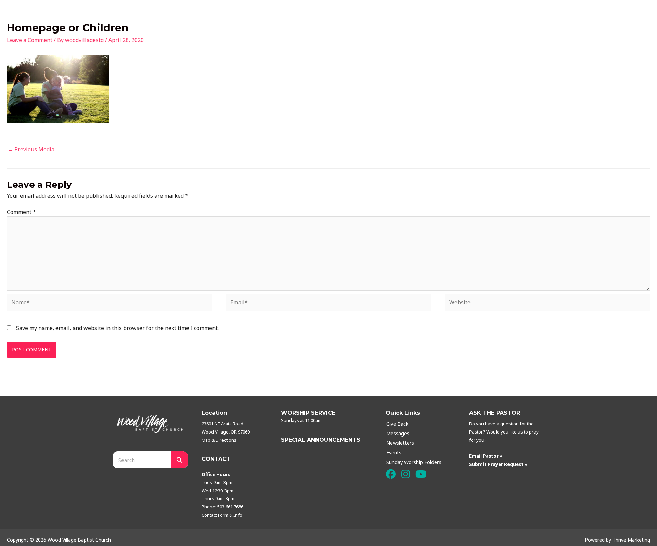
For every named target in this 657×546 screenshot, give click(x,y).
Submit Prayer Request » (498, 464)
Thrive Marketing (631, 539)
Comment (21, 212)
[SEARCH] (179, 459)
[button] (391, 474)
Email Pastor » (485, 456)
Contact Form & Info (222, 515)
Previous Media (31, 149)
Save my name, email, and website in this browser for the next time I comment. (117, 328)
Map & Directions (219, 440)
